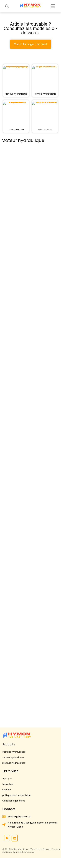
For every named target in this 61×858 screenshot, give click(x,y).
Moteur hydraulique (16, 93)
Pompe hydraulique (45, 93)
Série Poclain (45, 129)
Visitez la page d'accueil (30, 44)
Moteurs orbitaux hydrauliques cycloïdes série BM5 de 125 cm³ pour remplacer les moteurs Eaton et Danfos (30, 217)
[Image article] (30, 182)
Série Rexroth (16, 129)
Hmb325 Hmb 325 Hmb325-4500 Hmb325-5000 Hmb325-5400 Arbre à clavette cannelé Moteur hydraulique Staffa (30, 364)
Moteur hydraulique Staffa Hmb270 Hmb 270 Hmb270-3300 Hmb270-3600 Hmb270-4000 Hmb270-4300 (30, 291)
